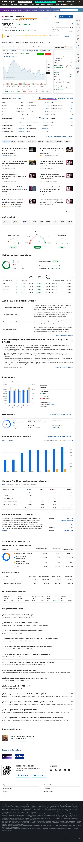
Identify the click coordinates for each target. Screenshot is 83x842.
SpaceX (48, 596)
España (23, 7)
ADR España (63, 7)
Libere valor (68, 24)
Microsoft (63, 596)
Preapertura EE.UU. (30, 7)
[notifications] (77, 1)
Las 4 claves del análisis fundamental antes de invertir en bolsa (22, 737)
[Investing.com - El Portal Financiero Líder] (8, 1)
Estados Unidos (68, 530)
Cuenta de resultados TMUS (15, 436)
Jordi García (22, 741)
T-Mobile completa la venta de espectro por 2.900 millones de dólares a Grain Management (52, 176)
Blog (4, 784)
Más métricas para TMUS (65, 98)
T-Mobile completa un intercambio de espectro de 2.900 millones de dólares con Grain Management (52, 164)
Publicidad (47, 788)
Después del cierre (41, 7)
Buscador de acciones (15, 7)
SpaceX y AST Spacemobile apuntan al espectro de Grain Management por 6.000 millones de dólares (14, 164)
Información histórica (31, 46)
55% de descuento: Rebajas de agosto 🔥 (45, 1)
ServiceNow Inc (7, 596)
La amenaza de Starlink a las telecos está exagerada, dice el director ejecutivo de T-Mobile (51, 189)
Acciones (5, 7)
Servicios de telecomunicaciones (67, 519)
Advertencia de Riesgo (75, 838)
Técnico (42, 43)
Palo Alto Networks (36, 596)
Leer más (5, 530)
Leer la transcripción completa (64, 367)
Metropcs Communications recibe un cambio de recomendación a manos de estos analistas (52, 151)
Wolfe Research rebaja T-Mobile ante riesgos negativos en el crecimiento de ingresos (14, 189)
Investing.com (5, 155)
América (69, 7)
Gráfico (11, 43)
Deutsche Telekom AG (9, 579)
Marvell (19, 596)
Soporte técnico (48, 791)
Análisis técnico (9, 217)
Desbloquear (28, 507)
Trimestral (10, 440)
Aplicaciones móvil (7, 788)
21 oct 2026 (46, 122)
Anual (4, 440)
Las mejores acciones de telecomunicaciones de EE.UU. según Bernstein (14, 176)
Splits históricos (42, 46)
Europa (74, 7)
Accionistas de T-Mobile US (15, 541)
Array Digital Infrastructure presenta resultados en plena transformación (51, 201)
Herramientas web (7, 795)
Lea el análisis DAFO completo (64, 335)
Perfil (10, 46)
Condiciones (51, 838)
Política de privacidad (62, 838)
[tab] (6, 222)
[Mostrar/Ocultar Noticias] (41, 51)
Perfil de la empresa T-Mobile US (17, 515)
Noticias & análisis (22, 43)
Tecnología (69, 524)
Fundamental (34, 43)
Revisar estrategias (66, 36)
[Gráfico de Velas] (4, 51)
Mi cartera (5, 791)
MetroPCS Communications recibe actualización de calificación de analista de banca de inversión (13, 202)
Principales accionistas (18, 46)
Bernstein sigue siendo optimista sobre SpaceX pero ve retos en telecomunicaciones (14, 151)
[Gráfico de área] (7, 51)
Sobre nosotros (48, 784)
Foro (48, 43)
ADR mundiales (55, 7)
